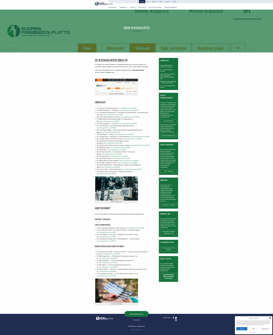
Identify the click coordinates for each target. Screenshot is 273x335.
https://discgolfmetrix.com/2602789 (108, 258)
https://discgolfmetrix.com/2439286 (140, 145)
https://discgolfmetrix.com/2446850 (120, 147)
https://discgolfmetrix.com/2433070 (106, 232)
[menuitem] (142, 1)
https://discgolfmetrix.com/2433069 (111, 154)
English (174, 1)
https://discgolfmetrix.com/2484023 (127, 108)
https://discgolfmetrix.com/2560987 (109, 121)
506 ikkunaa (139, 330)
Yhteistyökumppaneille (170, 7)
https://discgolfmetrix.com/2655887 (131, 169)
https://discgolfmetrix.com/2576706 (127, 123)
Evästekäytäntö (252, 332)
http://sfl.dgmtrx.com (107, 72)
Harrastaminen (112, 7)
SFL (148, 1)
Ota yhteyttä (136, 320)
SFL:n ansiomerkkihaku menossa (166, 70)
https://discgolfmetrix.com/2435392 (113, 115)
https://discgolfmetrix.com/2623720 (110, 132)
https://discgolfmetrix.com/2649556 (106, 276)
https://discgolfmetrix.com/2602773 (129, 110)
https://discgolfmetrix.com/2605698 (127, 163)
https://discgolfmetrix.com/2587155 (128, 160)
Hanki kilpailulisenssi (136, 314)
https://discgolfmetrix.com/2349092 (132, 139)
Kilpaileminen (123, 7)
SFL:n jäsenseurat (168, 121)
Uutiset (142, 1)
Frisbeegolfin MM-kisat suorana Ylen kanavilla (166, 66)
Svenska (167, 1)
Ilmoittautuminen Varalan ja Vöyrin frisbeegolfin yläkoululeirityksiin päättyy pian (167, 76)
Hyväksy (241, 328)
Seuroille (132, 7)
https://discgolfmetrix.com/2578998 (106, 271)
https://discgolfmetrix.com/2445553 (113, 143)
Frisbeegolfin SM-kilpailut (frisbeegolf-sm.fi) (168, 232)
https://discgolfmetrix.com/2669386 (106, 128)
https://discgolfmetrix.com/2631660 (120, 158)
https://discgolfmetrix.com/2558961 (110, 167)
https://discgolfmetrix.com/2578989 (139, 136)
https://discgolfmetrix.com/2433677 (106, 236)
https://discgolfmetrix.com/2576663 (108, 267)
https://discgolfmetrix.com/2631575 (118, 156)
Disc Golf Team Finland (155, 7)
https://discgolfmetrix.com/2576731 (107, 262)
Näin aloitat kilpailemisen (168, 135)
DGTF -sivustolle (168, 171)
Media (161, 1)
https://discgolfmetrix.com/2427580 (134, 228)
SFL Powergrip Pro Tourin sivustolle (168, 248)
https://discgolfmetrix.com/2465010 (110, 254)
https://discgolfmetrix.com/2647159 (106, 173)
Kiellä (254, 328)
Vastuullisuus (142, 7)
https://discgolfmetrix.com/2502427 (106, 241)
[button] (270, 318)
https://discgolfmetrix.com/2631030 (130, 117)
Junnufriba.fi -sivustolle (168, 205)
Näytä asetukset (265, 328)
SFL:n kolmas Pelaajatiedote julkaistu (167, 86)
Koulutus (154, 1)
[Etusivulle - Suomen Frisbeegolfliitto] (104, 4)
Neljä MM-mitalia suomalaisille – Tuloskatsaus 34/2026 (168, 82)
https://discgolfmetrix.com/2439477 (116, 149)
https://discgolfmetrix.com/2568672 (124, 134)
